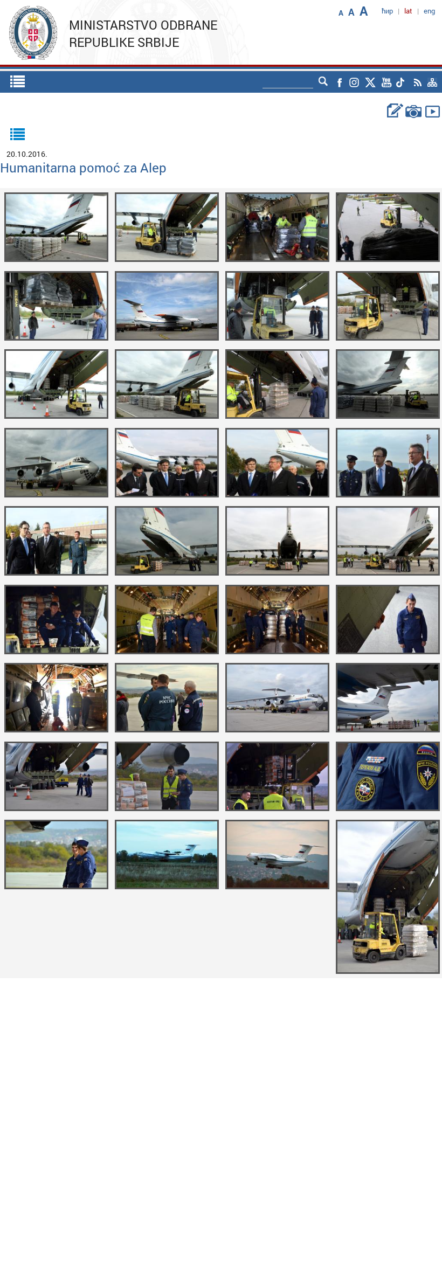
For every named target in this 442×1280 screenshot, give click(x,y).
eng (429, 11)
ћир (387, 11)
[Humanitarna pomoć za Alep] (56, 226)
